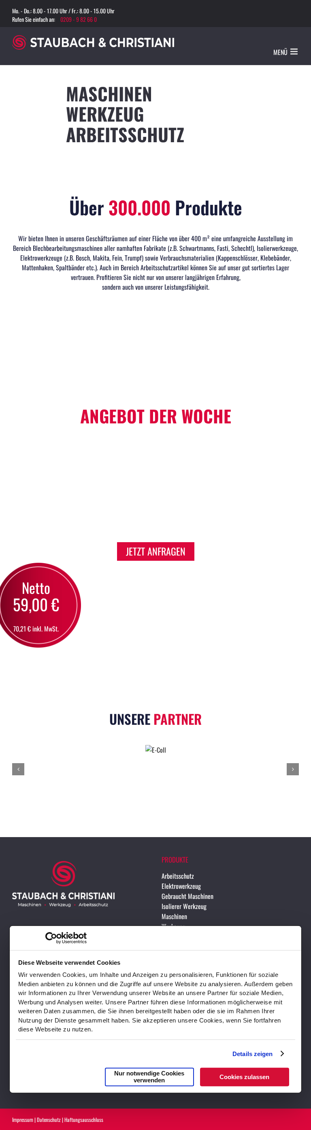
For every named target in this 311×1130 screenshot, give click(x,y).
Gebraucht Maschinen (187, 896)
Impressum (22, 1119)
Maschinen (174, 916)
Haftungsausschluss (83, 1119)
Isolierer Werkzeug (184, 906)
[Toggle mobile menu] (294, 51)
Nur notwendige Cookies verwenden (149, 1077)
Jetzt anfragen (155, 551)
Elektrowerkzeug (181, 886)
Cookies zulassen (244, 1076)
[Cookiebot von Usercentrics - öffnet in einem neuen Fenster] (51, 938)
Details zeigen (252, 1053)
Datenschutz (49, 1119)
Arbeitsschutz (178, 876)
